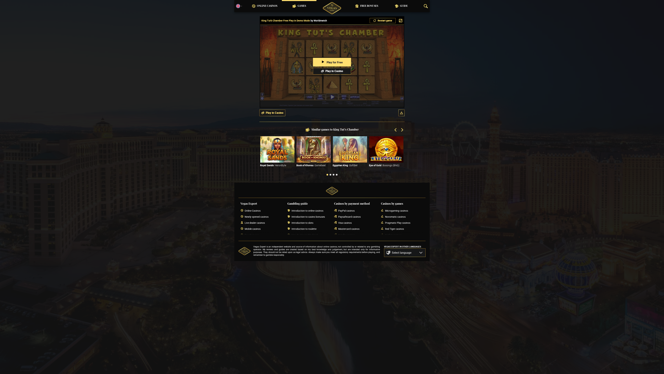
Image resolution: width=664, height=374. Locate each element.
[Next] (402, 130)
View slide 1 (327, 174)
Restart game (385, 20)
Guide (404, 6)
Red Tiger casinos (394, 228)
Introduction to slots (302, 222)
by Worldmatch (319, 20)
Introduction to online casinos (307, 210)
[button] (401, 113)
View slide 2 (330, 174)
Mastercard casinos (348, 228)
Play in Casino (334, 71)
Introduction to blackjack (305, 235)
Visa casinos (345, 222)
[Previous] (396, 130)
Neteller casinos (346, 235)
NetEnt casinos (393, 235)
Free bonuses (369, 6)
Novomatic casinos (395, 216)
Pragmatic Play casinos (397, 222)
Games (302, 6)
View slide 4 (336, 174)
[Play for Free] (277, 149)
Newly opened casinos (257, 216)
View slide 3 (333, 174)
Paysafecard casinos (349, 216)
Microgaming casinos (396, 210)
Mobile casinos (253, 228)
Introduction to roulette (304, 228)
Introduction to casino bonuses (308, 216)
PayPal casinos (346, 210)
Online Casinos (267, 6)
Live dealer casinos (255, 222)
